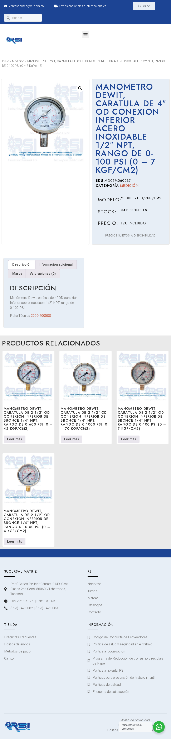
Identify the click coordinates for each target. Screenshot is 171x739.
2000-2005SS (41, 315)
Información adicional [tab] (56, 264)
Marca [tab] (17, 273)
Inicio (5, 61)
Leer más (14, 439)
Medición (18, 61)
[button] (85, 34)
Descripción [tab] (21, 264)
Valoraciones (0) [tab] (43, 273)
